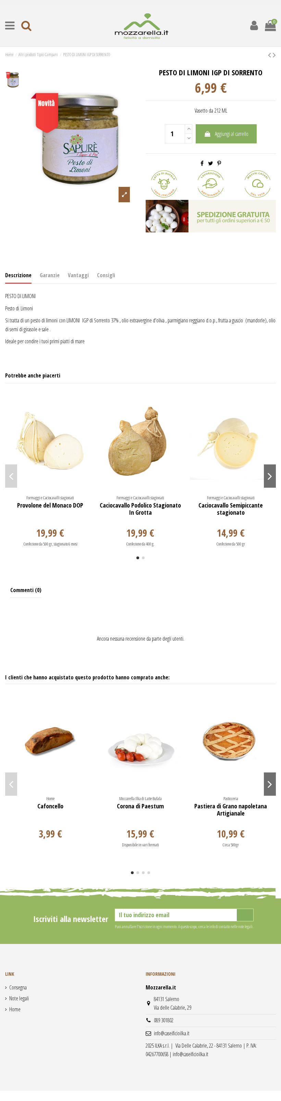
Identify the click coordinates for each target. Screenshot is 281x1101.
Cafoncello (50, 806)
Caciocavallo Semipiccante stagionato (230, 509)
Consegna (18, 987)
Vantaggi (78, 275)
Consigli (106, 275)
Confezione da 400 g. (140, 544)
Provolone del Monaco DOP (50, 505)
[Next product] (274, 54)
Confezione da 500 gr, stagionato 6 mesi (50, 544)
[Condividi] (202, 163)
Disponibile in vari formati (140, 845)
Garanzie (50, 275)
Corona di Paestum (140, 806)
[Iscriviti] (245, 915)
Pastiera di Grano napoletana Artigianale (230, 810)
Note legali (19, 998)
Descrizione (18, 275)
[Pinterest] (219, 163)
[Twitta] (210, 163)
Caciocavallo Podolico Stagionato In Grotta (140, 509)
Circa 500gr (230, 845)
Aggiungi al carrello (231, 134)
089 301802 (163, 1020)
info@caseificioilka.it (172, 1033)
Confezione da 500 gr (230, 544)
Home (15, 1009)
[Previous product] (270, 54)
